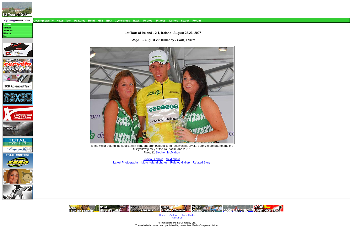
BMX (109, 20)
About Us (177, 217)
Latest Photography (125, 162)
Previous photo (153, 159)
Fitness (160, 20)
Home (7, 24)
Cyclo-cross (122, 20)
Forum (196, 20)
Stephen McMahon (167, 152)
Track (136, 20)
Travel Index (189, 215)
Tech (68, 20)
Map (5, 36)
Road (91, 20)
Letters (173, 20)
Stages (7, 27)
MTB (100, 20)
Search (185, 20)
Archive (174, 215)
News (60, 20)
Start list (8, 30)
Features (79, 20)
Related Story (201, 162)
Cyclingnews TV (43, 20)
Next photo (173, 159)
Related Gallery (180, 162)
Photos (147, 20)
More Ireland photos (154, 162)
